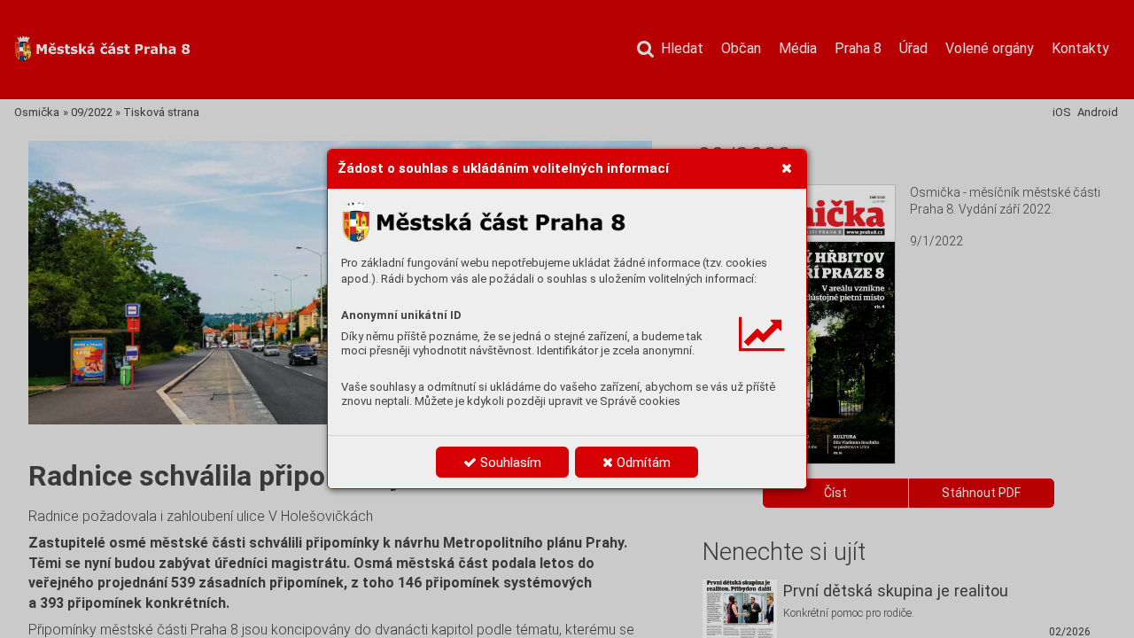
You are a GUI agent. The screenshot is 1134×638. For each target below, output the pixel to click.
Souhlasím (509, 463)
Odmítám (642, 463)
